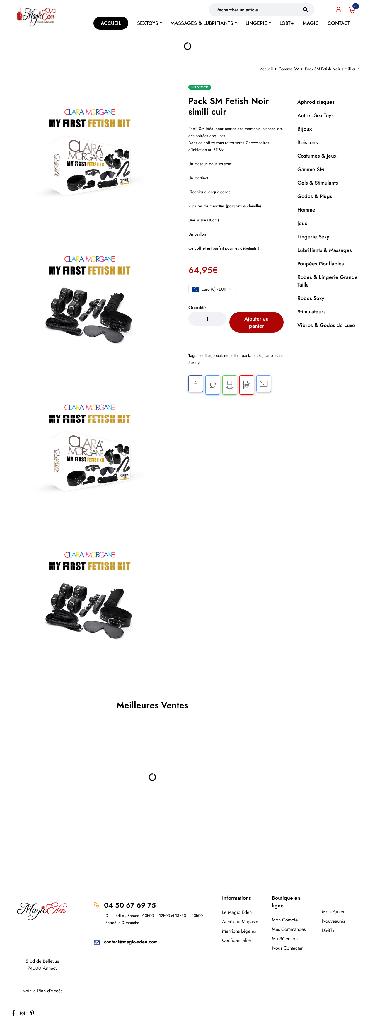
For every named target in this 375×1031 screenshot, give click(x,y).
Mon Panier (333, 911)
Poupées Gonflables (320, 263)
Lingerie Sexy (313, 237)
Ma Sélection (285, 938)
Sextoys (194, 362)
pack (246, 355)
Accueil (266, 69)
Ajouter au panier (256, 322)
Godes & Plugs (314, 196)
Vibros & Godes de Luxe (326, 325)
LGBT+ (328, 930)
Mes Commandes (289, 929)
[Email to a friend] (264, 384)
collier (205, 355)
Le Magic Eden (237, 912)
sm (206, 362)
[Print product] (230, 385)
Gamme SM (289, 69)
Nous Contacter (287, 948)
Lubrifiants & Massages (324, 250)
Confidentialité (236, 940)
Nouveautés (333, 921)
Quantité (197, 308)
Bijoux (304, 129)
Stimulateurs (311, 312)
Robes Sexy (310, 298)
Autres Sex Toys (315, 115)
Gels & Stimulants (317, 183)
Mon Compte (285, 919)
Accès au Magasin (240, 921)
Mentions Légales (239, 931)
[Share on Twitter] (213, 385)
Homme (306, 210)
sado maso (274, 355)
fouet (217, 355)
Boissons (307, 142)
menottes (231, 355)
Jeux (302, 223)
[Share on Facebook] (196, 384)
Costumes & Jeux (316, 156)
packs (257, 355)
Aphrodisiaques (316, 102)
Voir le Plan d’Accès (42, 990)
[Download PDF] (247, 385)
